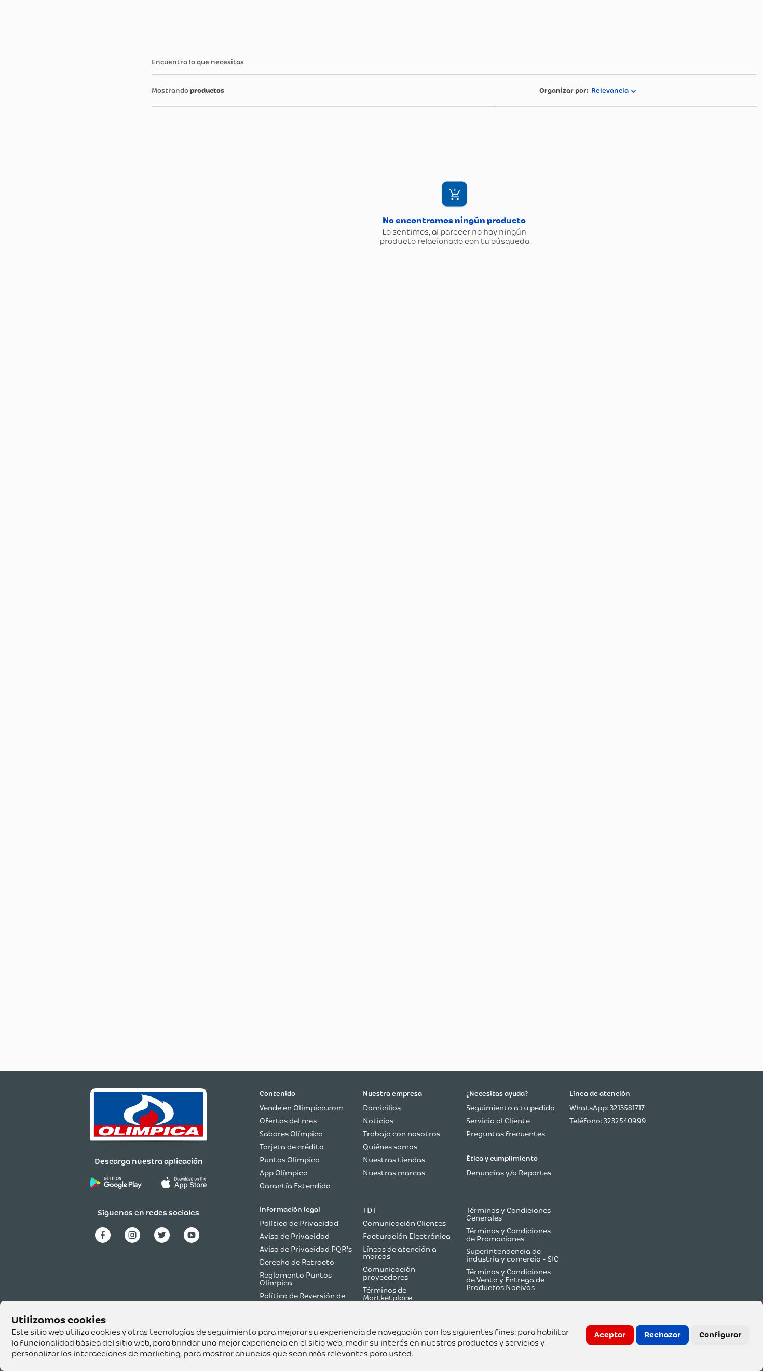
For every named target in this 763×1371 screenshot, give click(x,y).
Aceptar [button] (609, 1334)
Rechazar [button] (662, 1334)
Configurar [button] (720, 1334)
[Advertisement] (47, 202)
